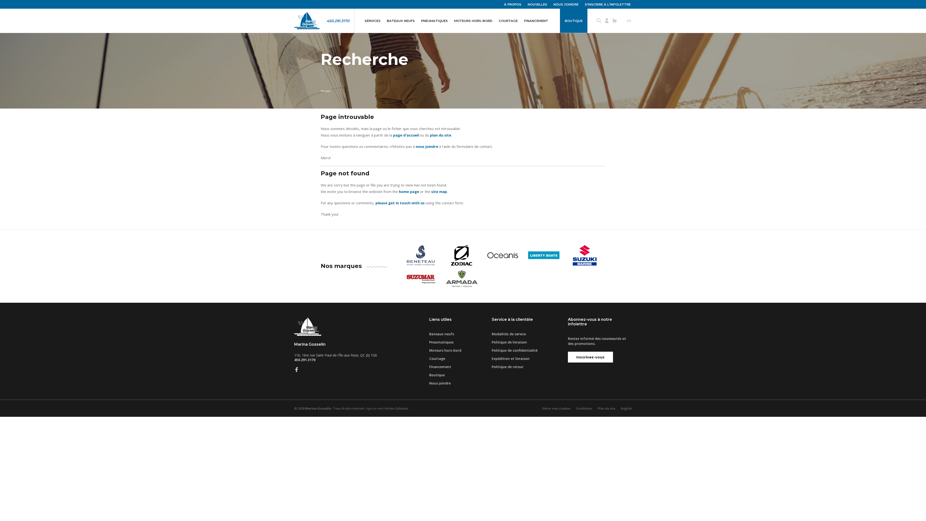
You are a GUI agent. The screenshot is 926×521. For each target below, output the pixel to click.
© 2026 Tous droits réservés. (329, 408)
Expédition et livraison (511, 358)
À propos (512, 4)
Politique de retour (508, 366)
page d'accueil (406, 135)
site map (439, 191)
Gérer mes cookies (556, 408)
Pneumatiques (434, 21)
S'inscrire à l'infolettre (608, 4)
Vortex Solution (396, 408)
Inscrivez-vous (590, 357)
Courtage (508, 21)
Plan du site (606, 408)
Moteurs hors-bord (473, 21)
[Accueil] (307, 21)
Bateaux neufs (401, 21)
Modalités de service (509, 334)
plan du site (440, 135)
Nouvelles (537, 4)
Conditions (584, 408)
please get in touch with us (400, 202)
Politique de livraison (509, 342)
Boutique (574, 21)
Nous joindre (566, 4)
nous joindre (427, 146)
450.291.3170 (338, 21)
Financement (536, 21)
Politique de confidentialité (515, 350)
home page (409, 191)
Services (373, 21)
